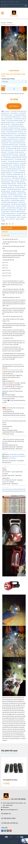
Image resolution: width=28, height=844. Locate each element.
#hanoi (12, 491)
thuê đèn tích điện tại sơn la (8, 206)
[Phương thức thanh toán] (14, 837)
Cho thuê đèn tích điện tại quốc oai (15, 152)
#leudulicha (8, 491)
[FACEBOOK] (2, 831)
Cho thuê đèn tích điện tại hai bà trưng (11, 128)
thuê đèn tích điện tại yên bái (8, 213)
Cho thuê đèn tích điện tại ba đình (13, 116)
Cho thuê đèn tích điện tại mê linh (17, 142)
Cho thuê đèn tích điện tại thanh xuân (17, 161)
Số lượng (3, 86)
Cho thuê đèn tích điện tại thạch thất (12, 157)
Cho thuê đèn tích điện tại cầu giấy (14, 120)
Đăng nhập (11, 1)
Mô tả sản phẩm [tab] (7, 228)
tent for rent (8, 178)
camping (7, 111)
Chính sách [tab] (5, 235)
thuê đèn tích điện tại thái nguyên (15, 208)
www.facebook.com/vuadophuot (17, 456)
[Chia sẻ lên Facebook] (7, 224)
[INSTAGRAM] (10, 831)
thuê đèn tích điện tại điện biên (13, 215)
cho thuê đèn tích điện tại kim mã (10, 139)
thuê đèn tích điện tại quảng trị (19, 204)
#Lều (10, 489)
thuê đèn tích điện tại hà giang (15, 185)
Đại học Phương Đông (10, 217)
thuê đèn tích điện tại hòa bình (9, 193)
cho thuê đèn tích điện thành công (14, 174)
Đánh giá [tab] (5, 232)
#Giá (15, 489)
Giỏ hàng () (4, 1)
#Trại (13, 489)
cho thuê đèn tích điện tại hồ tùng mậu (16, 137)
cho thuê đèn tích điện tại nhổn (13, 148)
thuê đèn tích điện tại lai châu (15, 194)
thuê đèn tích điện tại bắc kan (18, 182)
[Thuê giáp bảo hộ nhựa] (14, 768)
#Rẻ (18, 489)
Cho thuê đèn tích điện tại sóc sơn (10, 154)
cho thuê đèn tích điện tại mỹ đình (10, 144)
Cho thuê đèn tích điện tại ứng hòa (13, 168)
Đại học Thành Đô (20, 219)
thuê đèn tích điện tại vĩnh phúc (17, 211)
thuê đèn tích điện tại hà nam (14, 189)
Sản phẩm (20, 176)
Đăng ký (17, 1)
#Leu (21, 491)
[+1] (13, 224)
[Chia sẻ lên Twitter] (10, 224)
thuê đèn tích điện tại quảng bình (9, 202)
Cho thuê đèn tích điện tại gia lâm (16, 126)
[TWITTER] (5, 831)
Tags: (2, 111)
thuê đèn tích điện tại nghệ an (11, 198)
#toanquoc (17, 491)
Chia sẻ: (3, 224)
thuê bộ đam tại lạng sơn (8, 180)
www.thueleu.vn (12, 458)
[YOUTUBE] (8, 831)
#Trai (24, 491)
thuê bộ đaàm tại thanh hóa (18, 178)
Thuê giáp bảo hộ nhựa (10, 780)
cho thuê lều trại (14, 113)
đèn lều (3, 220)
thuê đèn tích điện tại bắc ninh (9, 183)
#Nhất (20, 489)
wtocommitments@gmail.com (10, 809)
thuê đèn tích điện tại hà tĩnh (18, 191)
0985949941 (6, 807)
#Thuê (7, 489)
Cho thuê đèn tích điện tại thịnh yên (10, 163)
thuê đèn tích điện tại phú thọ (17, 200)
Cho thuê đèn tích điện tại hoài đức (14, 131)
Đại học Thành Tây (10, 219)
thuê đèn (17, 180)
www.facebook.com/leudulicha (16, 454)
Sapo (17, 842)
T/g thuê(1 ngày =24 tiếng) (8, 78)
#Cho (3, 489)
